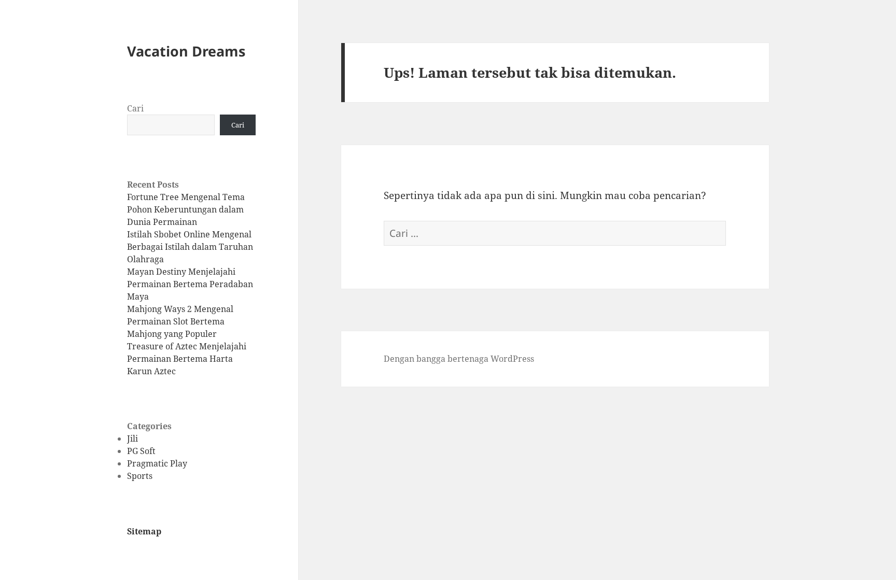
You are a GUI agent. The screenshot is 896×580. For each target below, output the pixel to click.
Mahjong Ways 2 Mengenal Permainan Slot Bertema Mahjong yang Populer (180, 321)
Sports (139, 476)
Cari (135, 108)
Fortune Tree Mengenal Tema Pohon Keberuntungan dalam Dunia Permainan (186, 209)
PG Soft (141, 451)
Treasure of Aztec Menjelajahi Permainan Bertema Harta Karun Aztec (186, 359)
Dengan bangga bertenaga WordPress (459, 358)
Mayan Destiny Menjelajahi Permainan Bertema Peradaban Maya (190, 284)
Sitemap (144, 531)
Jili (132, 438)
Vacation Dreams (186, 51)
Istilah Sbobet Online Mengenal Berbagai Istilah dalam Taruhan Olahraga (190, 247)
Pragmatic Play (157, 463)
